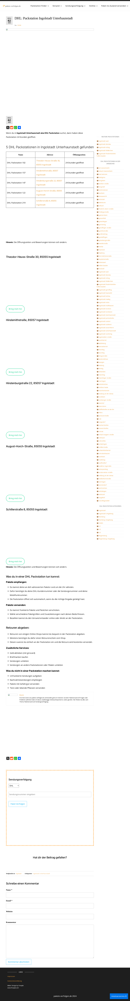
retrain (101, 431)
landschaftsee (103, 359)
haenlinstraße (103, 243)
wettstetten (103, 488)
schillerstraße (103, 447)
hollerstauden (103, 265)
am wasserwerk (104, 168)
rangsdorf (102, 422)
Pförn (100, 412)
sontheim (102, 457)
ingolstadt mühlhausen (106, 305)
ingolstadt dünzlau (105, 144)
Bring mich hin (15, 309)
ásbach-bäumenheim (105, 171)
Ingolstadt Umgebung (106, 513)
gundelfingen (103, 237)
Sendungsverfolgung (74, 6)
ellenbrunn (102, 202)
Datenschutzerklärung (14, 981)
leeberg (101, 365)
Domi (19, 25)
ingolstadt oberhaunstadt (107, 315)
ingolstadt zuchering (105, 334)
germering (102, 224)
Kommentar (11, 922)
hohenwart (102, 262)
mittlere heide (103, 387)
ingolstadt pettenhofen (106, 318)
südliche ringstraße (105, 466)
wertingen (102, 482)
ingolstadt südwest (105, 324)
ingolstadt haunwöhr (105, 293)
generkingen (103, 221)
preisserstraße (104, 416)
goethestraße (103, 231)
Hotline (92, 6)
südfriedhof (102, 463)
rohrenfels (102, 441)
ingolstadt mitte (104, 302)
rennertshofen (103, 428)
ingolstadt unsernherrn (106, 327)
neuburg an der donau (106, 394)
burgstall (102, 187)
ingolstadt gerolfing (105, 290)
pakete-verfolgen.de (13, 6)
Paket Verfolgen (18, 804)
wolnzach (102, 494)
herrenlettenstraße (105, 256)
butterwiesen (103, 190)
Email (9, 901)
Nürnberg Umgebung (106, 520)
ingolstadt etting (104, 147)
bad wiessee (103, 174)
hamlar (101, 247)
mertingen (102, 381)
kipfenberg (102, 343)
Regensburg (103, 536)
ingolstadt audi (103, 141)
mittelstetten (103, 384)
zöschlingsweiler (104, 501)
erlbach (101, 206)
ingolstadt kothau (104, 296)
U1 (100, 526)
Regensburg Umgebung (107, 539)
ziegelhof (102, 497)
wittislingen (102, 491)
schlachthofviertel (104, 450)
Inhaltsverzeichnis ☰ (119, 996)
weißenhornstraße (105, 479)
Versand (56, 6)
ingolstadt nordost (105, 309)
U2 (100, 529)
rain (100, 419)
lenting (101, 368)
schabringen (103, 444)
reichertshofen (103, 425)
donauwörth (103, 196)
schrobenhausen (104, 453)
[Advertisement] (50, 99)
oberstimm (102, 406)
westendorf (103, 485)
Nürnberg (102, 517)
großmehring (103, 234)
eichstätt (102, 199)
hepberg (101, 253)
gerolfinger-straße (105, 228)
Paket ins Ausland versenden (113, 6)
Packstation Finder (39, 6)
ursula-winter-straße (105, 472)
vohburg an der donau (106, 475)
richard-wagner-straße (106, 434)
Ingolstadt (18, 873)
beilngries (102, 177)
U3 (100, 532)
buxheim (101, 193)
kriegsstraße (103, 356)
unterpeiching (103, 469)
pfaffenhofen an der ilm (106, 409)
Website (9, 911)
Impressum (11, 976)
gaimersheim (103, 215)
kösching (101, 350)
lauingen (101, 362)
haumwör (102, 250)
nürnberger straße (105, 400)
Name (9, 890)
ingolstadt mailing (104, 299)
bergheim (102, 180)
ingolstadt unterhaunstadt (41, 873)
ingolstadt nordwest (105, 312)
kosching (101, 353)
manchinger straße (105, 378)
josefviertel (102, 340)
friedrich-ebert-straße (106, 209)
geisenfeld (102, 218)
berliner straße (104, 184)
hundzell (101, 269)
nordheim (102, 397)
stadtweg (102, 460)
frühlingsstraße (104, 212)
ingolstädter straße (105, 337)
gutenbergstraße (104, 240)
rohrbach (102, 438)
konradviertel (103, 346)
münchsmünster (104, 390)
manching (102, 375)
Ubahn (101, 523)
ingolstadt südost (104, 321)
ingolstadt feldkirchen (106, 150)
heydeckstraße (104, 259)
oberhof (101, 403)
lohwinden (102, 372)
